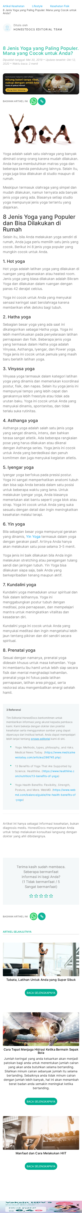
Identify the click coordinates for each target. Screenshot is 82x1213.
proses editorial (40, 738)
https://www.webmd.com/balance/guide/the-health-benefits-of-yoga (45, 794)
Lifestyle (37, 6)
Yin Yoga (33, 537)
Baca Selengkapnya (41, 992)
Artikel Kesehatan (14, 6)
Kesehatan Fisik (60, 6)
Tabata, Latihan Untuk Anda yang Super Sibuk (41, 980)
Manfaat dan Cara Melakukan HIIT (41, 1153)
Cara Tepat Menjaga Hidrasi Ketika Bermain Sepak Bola (41, 1051)
